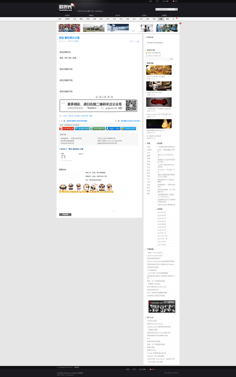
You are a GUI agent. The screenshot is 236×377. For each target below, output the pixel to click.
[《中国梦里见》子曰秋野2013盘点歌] (159, 106)
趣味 (81, 19)
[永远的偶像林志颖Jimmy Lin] (159, 128)
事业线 (71, 116)
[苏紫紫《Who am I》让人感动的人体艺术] (142, 28)
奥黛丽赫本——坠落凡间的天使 (71, 138)
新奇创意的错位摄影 (153, 341)
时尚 (154, 19)
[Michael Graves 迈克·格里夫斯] (167, 28)
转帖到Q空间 (130, 129)
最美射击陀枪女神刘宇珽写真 (107, 143)
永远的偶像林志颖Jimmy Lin (156, 130)
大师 (141, 19)
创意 (147, 19)
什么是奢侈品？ (152, 270)
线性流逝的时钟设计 (153, 258)
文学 (107, 19)
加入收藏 (165, 1)
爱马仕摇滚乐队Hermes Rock (157, 287)
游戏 (101, 19)
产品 (74, 19)
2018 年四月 (162, 224)
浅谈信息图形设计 (153, 290)
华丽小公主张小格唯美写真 (106, 138)
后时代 (76, 367)
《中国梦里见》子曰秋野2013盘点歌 (159, 109)
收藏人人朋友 (115, 129)
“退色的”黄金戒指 (152, 267)
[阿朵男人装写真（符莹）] (159, 90)
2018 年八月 (162, 218)
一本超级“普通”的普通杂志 (166, 147)
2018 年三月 (162, 227)
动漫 (94, 19)
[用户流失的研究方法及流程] (118, 28)
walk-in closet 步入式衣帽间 (156, 76)
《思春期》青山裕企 (153, 284)
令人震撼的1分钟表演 (154, 136)
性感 (160, 19)
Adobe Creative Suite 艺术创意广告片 (159, 114)
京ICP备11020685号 (171, 373)
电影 (127, 19)
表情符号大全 (151, 350)
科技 (59, 19)
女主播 (82, 116)
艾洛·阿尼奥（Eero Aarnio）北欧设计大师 (161, 359)
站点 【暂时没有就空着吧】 (94, 180)
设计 (134, 19)
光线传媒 (77, 116)
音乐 (121, 19)
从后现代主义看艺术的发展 (156, 296)
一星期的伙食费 (152, 330)
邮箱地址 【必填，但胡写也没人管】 (97, 176)
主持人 (65, 116)
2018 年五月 (162, 221)
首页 (150, 1)
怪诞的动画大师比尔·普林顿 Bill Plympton (160, 264)
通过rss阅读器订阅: (154, 53)
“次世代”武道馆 (152, 321)
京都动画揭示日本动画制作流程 (157, 335)
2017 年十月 (162, 242)
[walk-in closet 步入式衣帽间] (159, 74)
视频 (87, 19)
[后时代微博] (98, 106)
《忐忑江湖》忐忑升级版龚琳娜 (157, 273)
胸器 (90, 116)
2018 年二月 (162, 230)
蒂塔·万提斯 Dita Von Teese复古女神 (110, 141)
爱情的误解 (151, 347)
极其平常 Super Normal (155, 324)
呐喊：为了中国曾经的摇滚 (156, 281)
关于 (157, 1)
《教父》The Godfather (155, 253)
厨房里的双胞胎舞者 (67, 141)
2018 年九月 (162, 215)
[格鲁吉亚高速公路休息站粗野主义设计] (94, 28)
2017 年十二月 (162, 236)
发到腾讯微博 (84, 129)
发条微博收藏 (68, 129)
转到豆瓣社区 (99, 129)
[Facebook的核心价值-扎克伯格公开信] (69, 28)
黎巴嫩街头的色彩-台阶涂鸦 (130, 121)
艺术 (114, 19)
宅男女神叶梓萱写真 (67, 143)
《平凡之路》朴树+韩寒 (155, 362)
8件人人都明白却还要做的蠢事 (157, 293)
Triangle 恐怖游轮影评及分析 (156, 353)
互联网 (67, 19)
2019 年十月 (162, 212)
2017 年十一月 (162, 239)
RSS (176, 1)
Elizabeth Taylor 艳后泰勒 (155, 356)
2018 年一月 (162, 233)
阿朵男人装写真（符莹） (155, 93)
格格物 (81, 373)
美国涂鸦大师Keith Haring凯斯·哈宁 (159, 333)
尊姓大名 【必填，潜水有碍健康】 (96, 172)
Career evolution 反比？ (155, 256)
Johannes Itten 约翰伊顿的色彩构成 (159, 327)
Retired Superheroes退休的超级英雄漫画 (160, 261)
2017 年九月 (162, 245)
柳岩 (61, 52)
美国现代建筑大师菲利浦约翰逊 (77, 121)
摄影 (167, 19)
